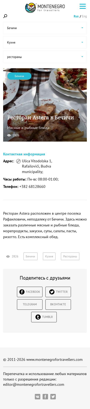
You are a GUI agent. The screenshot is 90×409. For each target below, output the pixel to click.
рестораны (70, 256)
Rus (76, 16)
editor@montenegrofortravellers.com (33, 384)
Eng (84, 16)
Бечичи (19, 76)
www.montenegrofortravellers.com (54, 359)
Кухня (49, 256)
